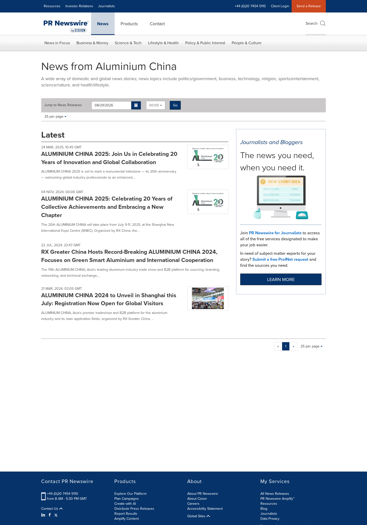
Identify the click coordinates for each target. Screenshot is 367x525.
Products (129, 23)
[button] (136, 105)
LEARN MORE (281, 279)
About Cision (197, 498)
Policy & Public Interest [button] (205, 43)
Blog (263, 508)
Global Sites (196, 516)
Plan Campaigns (126, 498)
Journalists (106, 6)
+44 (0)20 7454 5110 (62, 493)
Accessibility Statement (205, 508)
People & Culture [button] (246, 43)
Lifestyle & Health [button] (163, 43)
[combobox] (155, 105)
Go (175, 105)
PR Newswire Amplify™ (277, 498)
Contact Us (50, 508)
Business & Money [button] (92, 43)
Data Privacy (269, 518)
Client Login (280, 6)
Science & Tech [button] (128, 43)
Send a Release (309, 6)
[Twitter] (56, 515)
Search (312, 23)
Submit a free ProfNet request (280, 259)
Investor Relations (79, 6)
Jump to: (63, 105)
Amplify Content (126, 518)
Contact (157, 23)
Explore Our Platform (130, 493)
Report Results (125, 513)
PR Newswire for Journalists (275, 233)
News (103, 23)
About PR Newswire (202, 493)
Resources (52, 6)
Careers (193, 503)
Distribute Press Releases (134, 508)
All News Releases (274, 493)
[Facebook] (49, 515)
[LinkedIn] (43, 515)
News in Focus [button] (57, 43)
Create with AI (125, 503)
